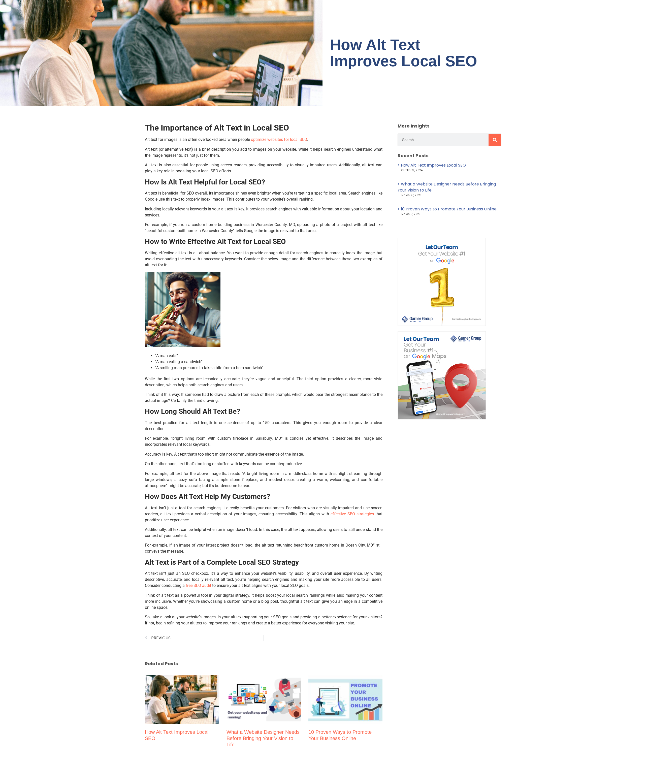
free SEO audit (198, 585)
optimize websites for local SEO (279, 139)
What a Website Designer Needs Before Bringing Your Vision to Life (263, 738)
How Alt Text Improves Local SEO (433, 165)
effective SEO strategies (352, 514)
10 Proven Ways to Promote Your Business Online (449, 209)
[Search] (495, 140)
